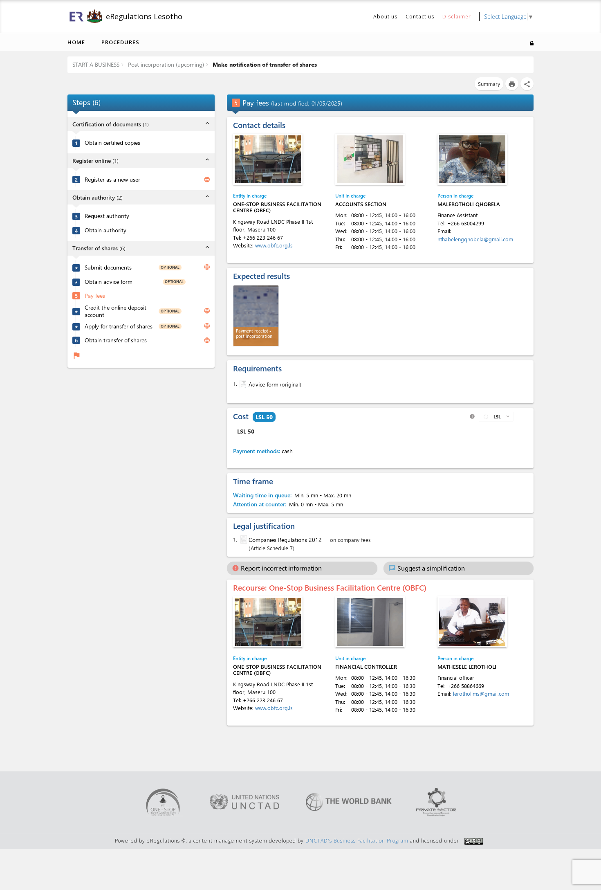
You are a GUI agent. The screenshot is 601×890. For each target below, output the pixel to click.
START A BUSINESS (95, 64)
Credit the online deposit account (115, 311)
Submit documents (108, 267)
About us (385, 16)
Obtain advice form (108, 281)
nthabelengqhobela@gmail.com (475, 239)
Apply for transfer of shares (118, 326)
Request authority (107, 216)
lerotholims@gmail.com (481, 693)
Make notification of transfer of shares (264, 64)
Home (76, 42)
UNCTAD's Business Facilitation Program (356, 840)
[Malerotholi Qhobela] (472, 159)
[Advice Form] (242, 384)
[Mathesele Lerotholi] (472, 621)
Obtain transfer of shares (116, 340)
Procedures (120, 42)
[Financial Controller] (370, 621)
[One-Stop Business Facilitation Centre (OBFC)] (268, 159)
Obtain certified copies (112, 142)
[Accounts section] (370, 159)
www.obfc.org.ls (274, 245)
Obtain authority (105, 230)
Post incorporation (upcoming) (165, 64)
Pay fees (95, 295)
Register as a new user (112, 179)
